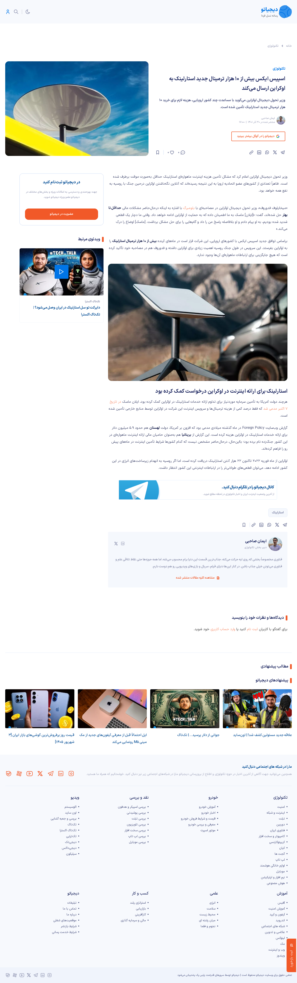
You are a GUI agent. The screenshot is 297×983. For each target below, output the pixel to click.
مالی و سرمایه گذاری (133, 920)
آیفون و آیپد (277, 914)
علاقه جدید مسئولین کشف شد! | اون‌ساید (262, 735)
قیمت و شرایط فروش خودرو (198, 818)
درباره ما (72, 914)
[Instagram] (71, 773)
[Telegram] (50, 773)
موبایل (280, 871)
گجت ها (280, 854)
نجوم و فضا (208, 926)
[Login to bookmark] (157, 152)
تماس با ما (70, 908)
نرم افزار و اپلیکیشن (273, 877)
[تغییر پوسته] (27, 11)
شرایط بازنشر (69, 926)
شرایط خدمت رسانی (64, 932)
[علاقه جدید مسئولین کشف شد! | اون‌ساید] (257, 708)
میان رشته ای (207, 920)
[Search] (16, 11)
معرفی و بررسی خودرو (201, 824)
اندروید (280, 920)
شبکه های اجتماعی (273, 926)
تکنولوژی (273, 46)
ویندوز (281, 955)
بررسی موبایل (137, 842)
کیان (282, 848)
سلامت (211, 908)
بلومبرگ (189, 208)
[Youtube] (29, 773)
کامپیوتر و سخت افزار (272, 836)
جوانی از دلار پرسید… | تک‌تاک (198, 735)
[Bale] (8, 773)
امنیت (281, 807)
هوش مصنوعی (276, 883)
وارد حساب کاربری (222, 629)
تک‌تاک (72, 824)
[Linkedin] (60, 773)
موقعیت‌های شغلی (65, 920)
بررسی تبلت (139, 818)
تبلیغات (72, 903)
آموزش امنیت (277, 908)
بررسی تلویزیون (136, 824)
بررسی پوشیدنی (136, 813)
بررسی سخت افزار (135, 830)
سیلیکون (71, 854)
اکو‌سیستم (71, 807)
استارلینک (278, 512)
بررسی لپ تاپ (137, 836)
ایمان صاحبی (268, 118)
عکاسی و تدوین (275, 932)
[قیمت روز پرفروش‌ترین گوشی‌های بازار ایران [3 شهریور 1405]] (39, 708)
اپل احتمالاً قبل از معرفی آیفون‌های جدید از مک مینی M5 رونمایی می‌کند (113, 739)
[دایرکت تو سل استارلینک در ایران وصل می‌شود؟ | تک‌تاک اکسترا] (61, 271)
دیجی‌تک (71, 842)
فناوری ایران (277, 830)
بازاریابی (141, 908)
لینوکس (280, 938)
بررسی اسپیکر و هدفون (132, 807)
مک (282, 944)
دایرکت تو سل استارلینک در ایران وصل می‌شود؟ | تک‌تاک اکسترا (66, 311)
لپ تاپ (280, 860)
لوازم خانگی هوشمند (272, 865)
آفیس (281, 903)
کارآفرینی (140, 914)
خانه (289, 46)
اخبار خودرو (208, 813)
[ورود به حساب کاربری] (7, 11)
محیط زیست (207, 914)
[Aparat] (19, 773)
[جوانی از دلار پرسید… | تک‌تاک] (184, 708)
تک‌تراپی (71, 836)
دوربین (280, 824)
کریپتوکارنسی (277, 842)
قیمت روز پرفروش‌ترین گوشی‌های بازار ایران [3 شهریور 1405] (41, 739)
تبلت (282, 818)
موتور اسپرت (207, 830)
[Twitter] (40, 773)
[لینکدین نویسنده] (122, 543)
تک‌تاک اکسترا (92, 302)
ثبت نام (252, 629)
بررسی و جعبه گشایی (64, 818)
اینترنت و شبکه (276, 813)
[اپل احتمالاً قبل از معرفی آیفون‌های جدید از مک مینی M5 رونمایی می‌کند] (112, 708)
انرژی (212, 903)
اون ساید (71, 813)
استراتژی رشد (138, 903)
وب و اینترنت (277, 950)
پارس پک (200, 975)
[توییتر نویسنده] (115, 543)
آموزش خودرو (207, 807)
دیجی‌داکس (69, 848)
